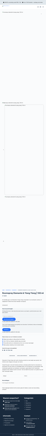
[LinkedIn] (8, 350)
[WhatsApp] (9, 350)
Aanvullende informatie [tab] (22, 355)
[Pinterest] (6, 350)
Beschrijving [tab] (12, 355)
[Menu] (43, 6)
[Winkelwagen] (40, 6)
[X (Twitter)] (4, 350)
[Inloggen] (38, 6)
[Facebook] (2, 350)
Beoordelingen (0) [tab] (33, 355)
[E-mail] (11, 350)
